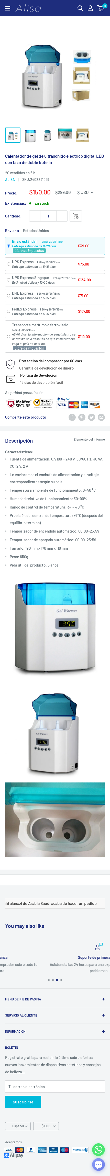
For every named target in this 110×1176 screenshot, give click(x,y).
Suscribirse (23, 1101)
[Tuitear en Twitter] (91, 417)
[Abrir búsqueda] (80, 8)
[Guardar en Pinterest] (81, 417)
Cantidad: (13, 216)
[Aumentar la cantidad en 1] (62, 216)
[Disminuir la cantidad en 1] (34, 216)
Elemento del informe (89, 439)
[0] (100, 8)
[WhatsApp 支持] (98, 1149)
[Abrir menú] (7, 8)
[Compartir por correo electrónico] (101, 417)
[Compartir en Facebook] (72, 417)
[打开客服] (98, 1164)
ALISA (10, 179)
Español (18, 1126)
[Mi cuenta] (90, 8)
